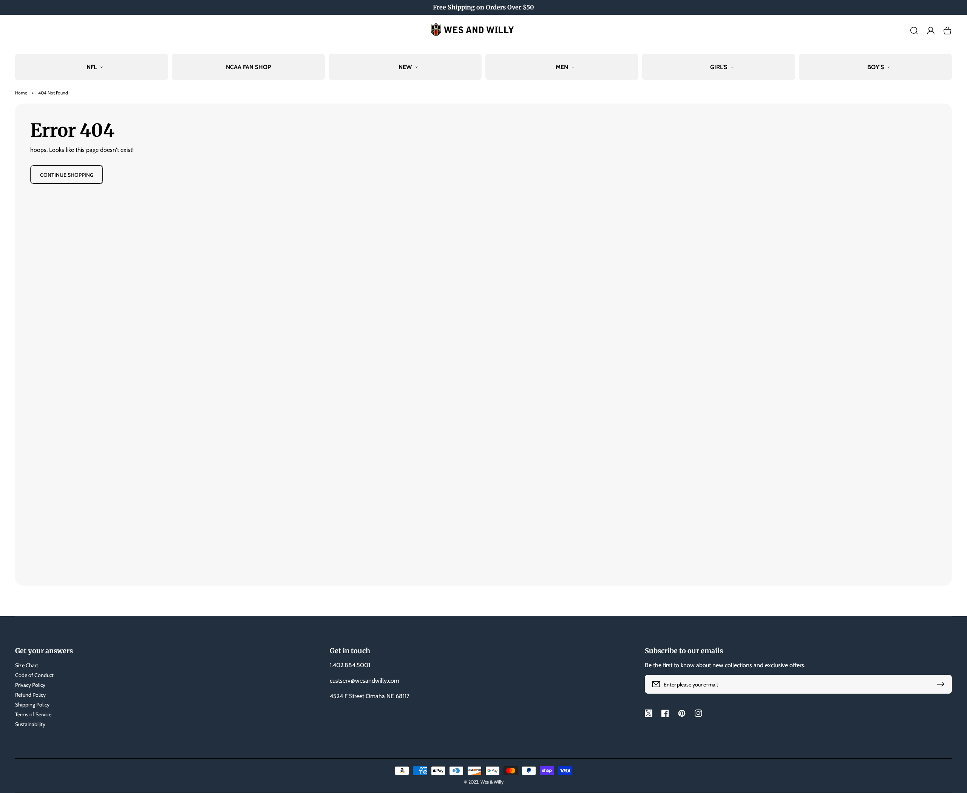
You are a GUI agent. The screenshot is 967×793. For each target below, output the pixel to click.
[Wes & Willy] (483, 30)
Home (21, 93)
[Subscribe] (942, 684)
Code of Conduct (34, 675)
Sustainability (30, 724)
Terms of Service (33, 714)
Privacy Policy (30, 685)
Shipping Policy (32, 704)
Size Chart (26, 665)
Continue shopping (66, 175)
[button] (914, 30)
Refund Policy (30, 694)
